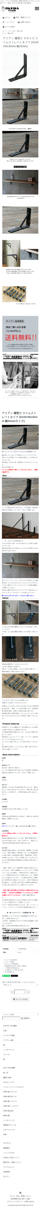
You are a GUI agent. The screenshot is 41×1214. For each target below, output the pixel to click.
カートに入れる (22, 999)
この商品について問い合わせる (14, 970)
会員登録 (6, 1172)
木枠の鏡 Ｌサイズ (10, 1101)
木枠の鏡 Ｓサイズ (10, 1092)
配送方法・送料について (12, 1162)
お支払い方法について (11, 1157)
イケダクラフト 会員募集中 (20, 912)
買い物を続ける (9, 972)
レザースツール (9, 1130)
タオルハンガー (9, 1082)
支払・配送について (23, 17)
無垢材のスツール (9, 1125)
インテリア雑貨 (9, 1035)
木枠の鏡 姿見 (8, 1111)
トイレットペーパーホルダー (13, 1087)
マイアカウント (9, 1167)
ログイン (6, 1176)
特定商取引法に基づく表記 (20, 1199)
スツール (6, 1054)
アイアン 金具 (11, 31)
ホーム (7, 17)
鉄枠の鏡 (6, 1115)
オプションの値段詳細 (11, 964)
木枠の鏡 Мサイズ (9, 1096)
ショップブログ (9, 22)
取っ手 (5, 1073)
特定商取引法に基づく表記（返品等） (16, 966)
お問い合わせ (25, 22)
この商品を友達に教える (12, 968)
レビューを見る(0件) (11, 960)
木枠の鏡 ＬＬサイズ (10, 1106)
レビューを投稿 (9, 962)
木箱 (4, 1134)
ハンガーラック (9, 1050)
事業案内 (6, 1148)
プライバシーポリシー (15, 1201)
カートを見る (10, 27)
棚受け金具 (20, 31)
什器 (4, 1031)
